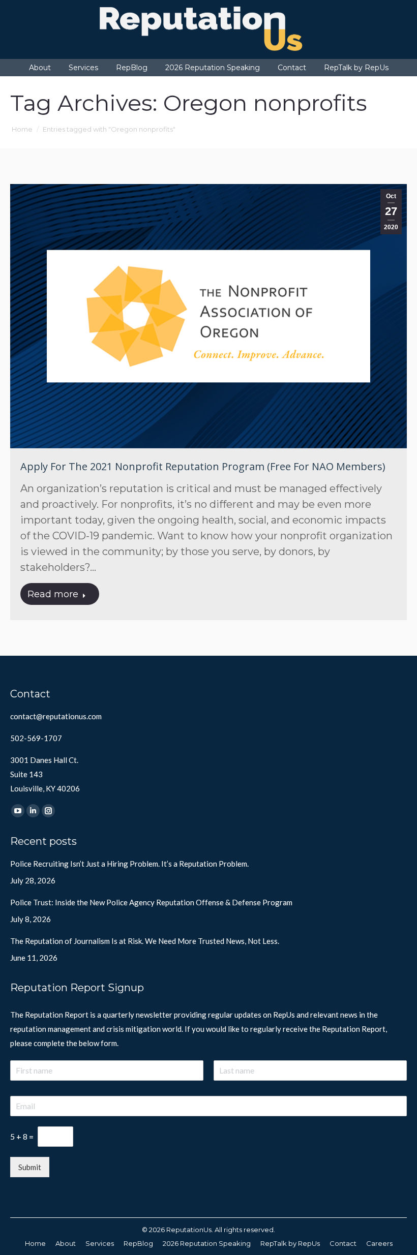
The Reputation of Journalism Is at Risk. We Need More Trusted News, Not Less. (144, 940)
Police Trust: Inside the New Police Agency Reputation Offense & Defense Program (151, 902)
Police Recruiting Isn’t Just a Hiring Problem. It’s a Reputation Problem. (129, 863)
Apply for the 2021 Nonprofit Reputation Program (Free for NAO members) (202, 466)
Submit (29, 1167)
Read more (52, 594)
